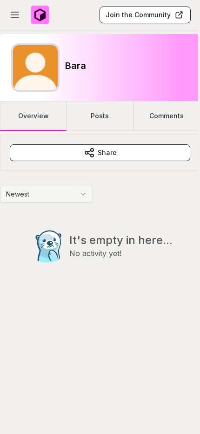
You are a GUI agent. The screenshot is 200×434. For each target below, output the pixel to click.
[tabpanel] (100, 217)
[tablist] (100, 116)
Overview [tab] (33, 116)
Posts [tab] (100, 116)
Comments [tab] (166, 116)
